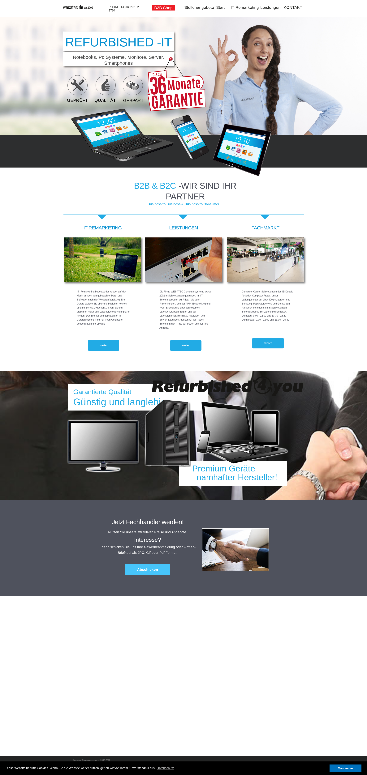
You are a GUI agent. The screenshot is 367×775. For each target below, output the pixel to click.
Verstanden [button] (345, 768)
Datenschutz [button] (165, 768)
